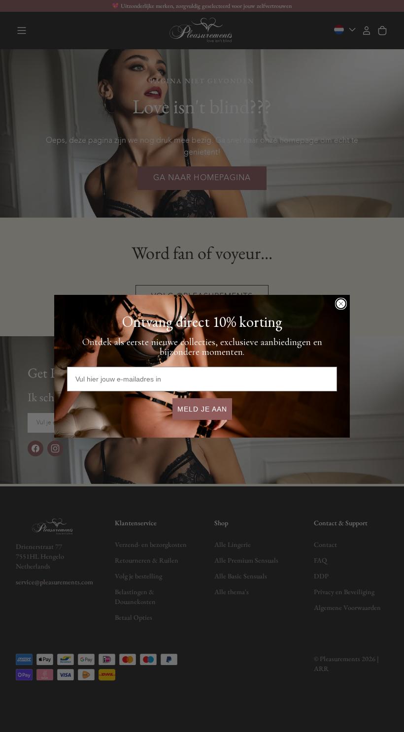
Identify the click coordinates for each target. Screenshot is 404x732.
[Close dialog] (341, 304)
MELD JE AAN (202, 409)
